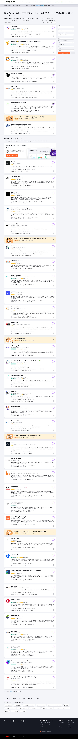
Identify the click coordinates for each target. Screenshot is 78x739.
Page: (14, 691)
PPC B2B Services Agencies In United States (24, 9)
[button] (66, 2)
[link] (38, 2)
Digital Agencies (11, 9)
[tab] (7, 699)
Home (5, 9)
